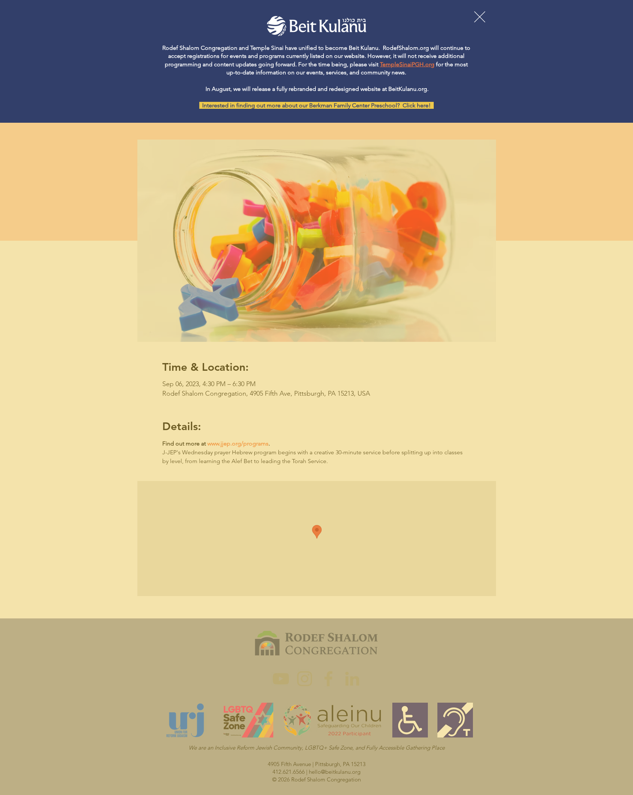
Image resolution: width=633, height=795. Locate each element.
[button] (480, 16)
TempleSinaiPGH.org (407, 64)
